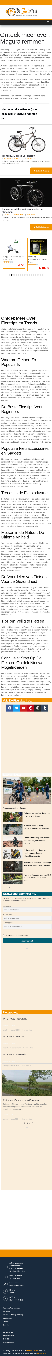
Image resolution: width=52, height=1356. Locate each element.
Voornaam (7, 906)
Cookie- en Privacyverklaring (13, 1315)
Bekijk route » (9, 1026)
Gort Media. (42, 1353)
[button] (9, 275)
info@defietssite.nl (16, 1285)
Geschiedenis (8, 1336)
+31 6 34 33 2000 (16, 1278)
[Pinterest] (30, 708)
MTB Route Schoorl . (14, 1036)
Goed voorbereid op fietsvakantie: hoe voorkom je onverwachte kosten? (37, 841)
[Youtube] (23, 708)
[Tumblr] (44, 708)
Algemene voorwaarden (11, 1308)
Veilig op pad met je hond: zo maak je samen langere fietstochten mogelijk (35, 853)
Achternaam (7, 914)
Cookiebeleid (7, 1318)
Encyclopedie (8, 1342)
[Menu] (48, 22)
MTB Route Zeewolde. (14, 1054)
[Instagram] (37, 708)
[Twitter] (16, 708)
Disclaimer (6, 1311)
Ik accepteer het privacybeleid (17, 935)
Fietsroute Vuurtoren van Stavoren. (21, 1100)
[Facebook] (9, 708)
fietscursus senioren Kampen (14, 808)
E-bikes (6, 1339)
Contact (5, 1321)
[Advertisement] (26, 742)
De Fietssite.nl (32, 1350)
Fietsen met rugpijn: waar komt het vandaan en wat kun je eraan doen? (37, 878)
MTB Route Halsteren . (15, 1018)
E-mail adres (8, 923)
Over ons (6, 1325)
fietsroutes (8, 1332)
